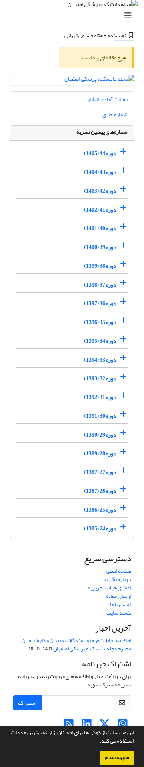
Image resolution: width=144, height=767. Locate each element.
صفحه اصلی (118, 570)
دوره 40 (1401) (100, 228)
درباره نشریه (117, 579)
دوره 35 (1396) (100, 322)
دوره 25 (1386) (100, 509)
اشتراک (27, 703)
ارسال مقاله (118, 596)
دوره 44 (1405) (100, 153)
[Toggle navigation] (74, 16)
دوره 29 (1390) (100, 434)
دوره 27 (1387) (100, 472)
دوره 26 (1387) (100, 491)
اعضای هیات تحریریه (109, 587)
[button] (97, 742)
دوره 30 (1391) (100, 416)
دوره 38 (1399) (100, 266)
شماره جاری (115, 114)
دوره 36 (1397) (100, 303)
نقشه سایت (118, 612)
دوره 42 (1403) (100, 191)
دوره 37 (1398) (100, 284)
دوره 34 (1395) (100, 341)
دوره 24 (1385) (100, 528)
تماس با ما (120, 604)
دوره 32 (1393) (100, 378)
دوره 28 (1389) (100, 453)
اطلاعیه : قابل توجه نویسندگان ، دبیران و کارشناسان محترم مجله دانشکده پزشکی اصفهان (76, 644)
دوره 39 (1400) (100, 247)
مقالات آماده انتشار (107, 99)
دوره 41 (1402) (100, 209)
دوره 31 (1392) (100, 397)
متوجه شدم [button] (117, 757)
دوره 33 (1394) (100, 359)
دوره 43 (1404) (100, 172)
